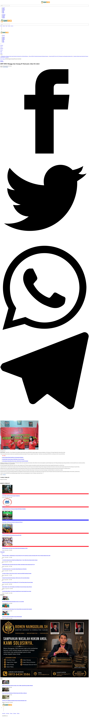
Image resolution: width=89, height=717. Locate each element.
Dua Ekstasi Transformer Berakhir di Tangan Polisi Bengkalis (12, 616)
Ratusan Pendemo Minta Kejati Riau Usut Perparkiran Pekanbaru (12, 457)
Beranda (3, 35)
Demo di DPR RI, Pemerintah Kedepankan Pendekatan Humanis (38, 56)
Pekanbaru (1, 61)
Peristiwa (3, 9)
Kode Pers (3, 14)
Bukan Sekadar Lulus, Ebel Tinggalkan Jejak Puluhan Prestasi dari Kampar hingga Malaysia (17, 586)
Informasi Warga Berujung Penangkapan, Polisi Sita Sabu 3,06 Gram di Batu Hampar (15, 577)
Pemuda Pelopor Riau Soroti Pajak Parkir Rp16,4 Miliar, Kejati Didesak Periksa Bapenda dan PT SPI (18, 564)
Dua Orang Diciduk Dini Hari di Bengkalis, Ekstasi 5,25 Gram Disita (13, 601)
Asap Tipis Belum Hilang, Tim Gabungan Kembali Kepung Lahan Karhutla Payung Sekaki (16, 591)
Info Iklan (3, 15)
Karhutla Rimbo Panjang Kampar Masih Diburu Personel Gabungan (13, 459)
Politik (3, 41)
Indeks (3, 12)
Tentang (3, 16)
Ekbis (3, 11)
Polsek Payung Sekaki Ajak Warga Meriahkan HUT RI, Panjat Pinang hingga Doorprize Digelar (17, 582)
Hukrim (3, 10)
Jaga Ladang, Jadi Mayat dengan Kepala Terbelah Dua (11, 495)
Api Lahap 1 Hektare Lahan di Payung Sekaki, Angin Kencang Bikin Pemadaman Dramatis (16, 573)
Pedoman (14, 713)
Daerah (3, 8)
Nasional (3, 7)
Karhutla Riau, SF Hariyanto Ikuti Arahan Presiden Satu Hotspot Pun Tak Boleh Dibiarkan (14, 56)
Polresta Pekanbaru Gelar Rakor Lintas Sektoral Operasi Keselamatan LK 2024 (14, 548)
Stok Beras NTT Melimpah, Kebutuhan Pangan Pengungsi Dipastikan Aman (14, 700)
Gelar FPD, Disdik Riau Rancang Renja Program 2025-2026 (11, 535)
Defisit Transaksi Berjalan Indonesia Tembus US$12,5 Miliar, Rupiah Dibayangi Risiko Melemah (17, 685)
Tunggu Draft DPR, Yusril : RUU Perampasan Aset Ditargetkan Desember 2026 (60, 56)
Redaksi (3, 17)
